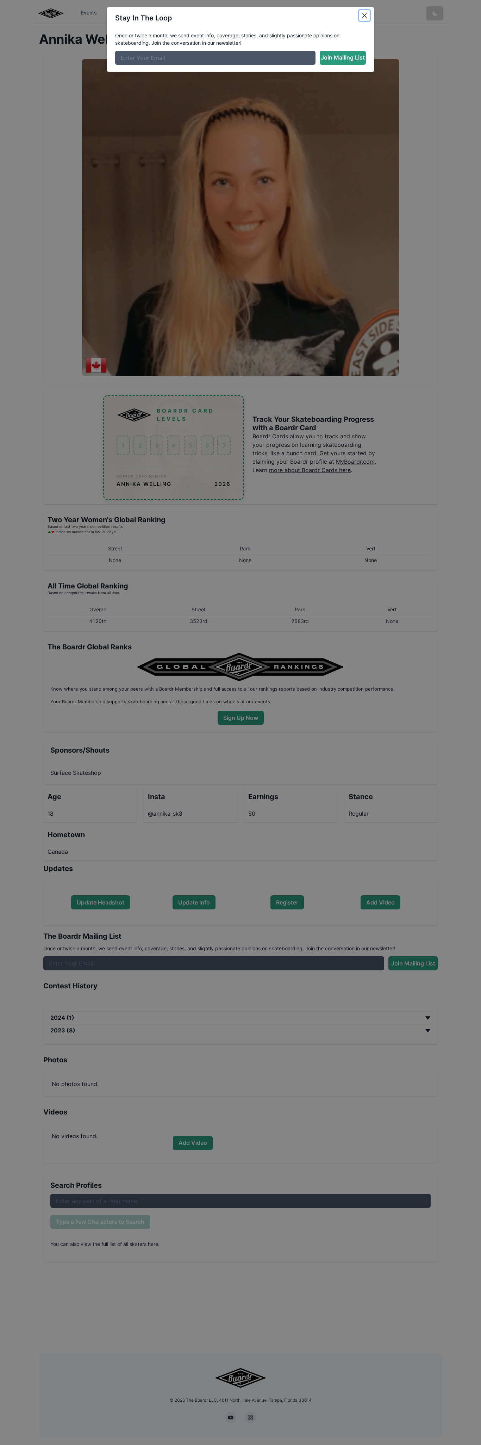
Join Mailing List (343, 57)
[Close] (364, 15)
